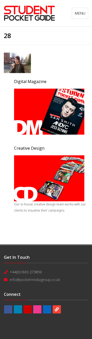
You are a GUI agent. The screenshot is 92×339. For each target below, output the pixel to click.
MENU (81, 14)
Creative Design (29, 148)
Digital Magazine (30, 81)
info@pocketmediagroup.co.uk (35, 279)
